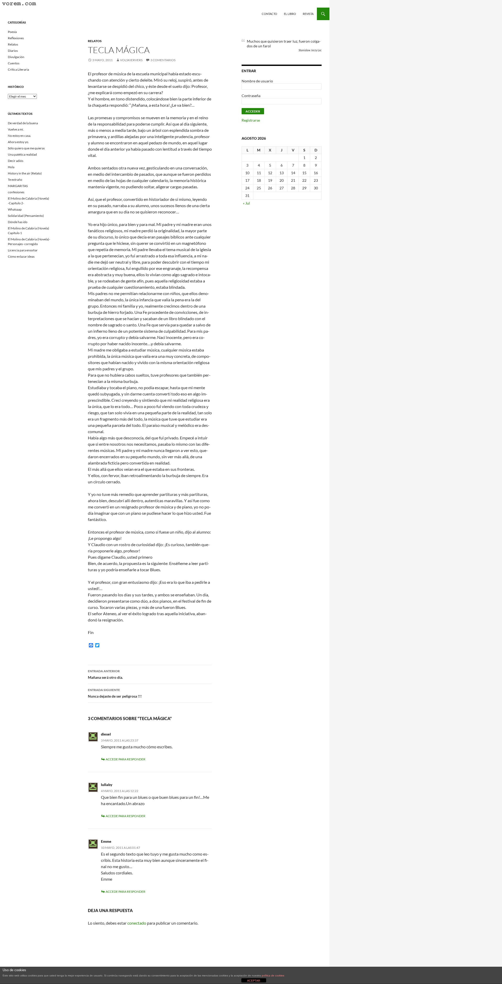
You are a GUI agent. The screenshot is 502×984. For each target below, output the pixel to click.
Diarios (13, 51)
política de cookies (273, 975)
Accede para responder (125, 759)
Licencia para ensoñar (23, 250)
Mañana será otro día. (105, 674)
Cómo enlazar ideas (21, 256)
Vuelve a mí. (16, 129)
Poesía (12, 32)
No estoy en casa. (19, 136)
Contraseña (251, 95)
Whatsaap (15, 209)
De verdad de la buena (23, 123)
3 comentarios (162, 60)
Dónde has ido (17, 222)
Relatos (95, 41)
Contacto (269, 13)
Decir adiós (15, 161)
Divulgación (16, 57)
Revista (308, 13)
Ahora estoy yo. (18, 142)
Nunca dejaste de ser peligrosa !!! (115, 693)
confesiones (16, 192)
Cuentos (13, 63)
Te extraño (15, 180)
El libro (290, 13)
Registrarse (251, 120)
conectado (136, 922)
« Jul (246, 203)
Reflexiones (16, 38)
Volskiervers (131, 60)
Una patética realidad (22, 154)
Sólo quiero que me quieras (26, 148)
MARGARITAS (18, 186)
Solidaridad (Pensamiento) (26, 216)
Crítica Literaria (18, 69)
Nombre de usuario (257, 81)
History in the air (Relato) (25, 173)
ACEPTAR (253, 980)
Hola (11, 167)
